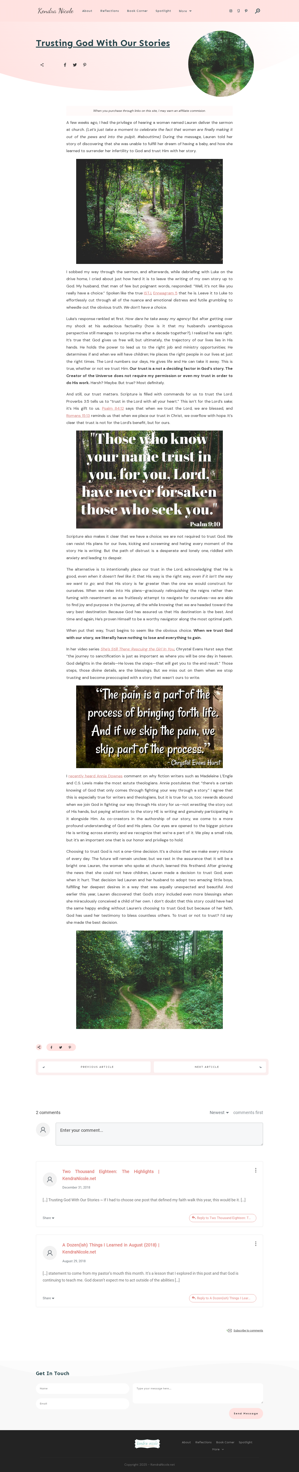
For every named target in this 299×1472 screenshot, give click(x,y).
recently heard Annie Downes (96, 776)
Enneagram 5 (165, 293)
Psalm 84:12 (113, 408)
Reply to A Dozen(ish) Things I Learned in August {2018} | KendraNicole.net (226, 1298)
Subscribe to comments (248, 1330)
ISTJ (147, 293)
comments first (248, 1112)
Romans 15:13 (78, 415)
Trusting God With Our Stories (103, 42)
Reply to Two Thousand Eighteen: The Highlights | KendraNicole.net (226, 1218)
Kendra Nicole (55, 11)
